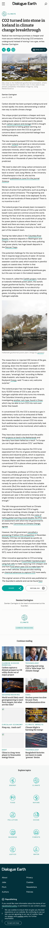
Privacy (29, 877)
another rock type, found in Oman (28, 400)
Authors (5, 892)
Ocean (36, 820)
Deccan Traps (11, 247)
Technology (32, 663)
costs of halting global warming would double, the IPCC (22, 516)
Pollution (13, 820)
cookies (20, 916)
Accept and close (13, 923)
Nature (36, 803)
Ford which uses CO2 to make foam (25, 566)
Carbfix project (30, 279)
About (4, 877)
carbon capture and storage (19, 124)
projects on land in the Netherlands (21, 437)
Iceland (15, 144)
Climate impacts (34, 724)
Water (36, 854)
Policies (29, 892)
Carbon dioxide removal (10, 664)
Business (13, 837)
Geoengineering (11, 695)
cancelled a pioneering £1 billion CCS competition (20, 533)
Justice (12, 854)
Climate (36, 785)
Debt (4, 750)
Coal (28, 695)
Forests (36, 837)
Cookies (29, 882)
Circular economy (12, 724)
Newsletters (31, 887)
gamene (40, 353)
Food (12, 803)
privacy (10, 916)
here (40, 581)
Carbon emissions (24, 628)
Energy (14, 380)
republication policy (9, 906)
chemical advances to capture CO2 (20, 572)
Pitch (4, 887)
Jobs (4, 882)
